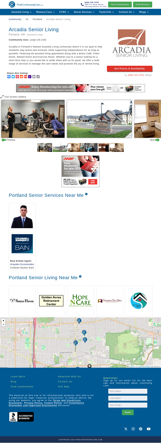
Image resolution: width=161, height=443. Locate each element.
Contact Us (65, 381)
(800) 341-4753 (136, 75)
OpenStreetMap (144, 366)
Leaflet (132, 366)
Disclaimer (15, 403)
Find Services (142, 4)
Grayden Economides (22, 264)
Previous (6, 140)
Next (154, 140)
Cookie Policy (53, 403)
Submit (128, 412)
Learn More (18, 376)
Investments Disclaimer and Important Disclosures (46, 404)
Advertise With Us (69, 376)
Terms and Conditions (67, 400)
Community (15, 19)
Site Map (63, 386)
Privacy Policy (33, 403)
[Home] (26, 4)
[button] (89, 367)
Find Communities (120, 4)
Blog (13, 381)
